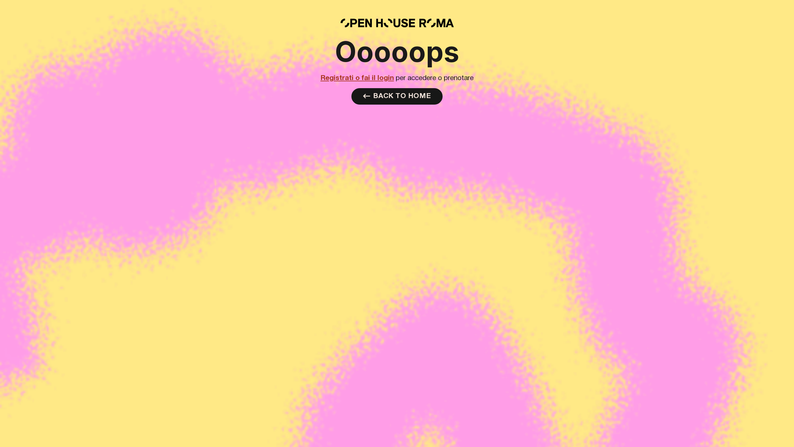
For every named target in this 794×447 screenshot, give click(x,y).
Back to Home (402, 96)
